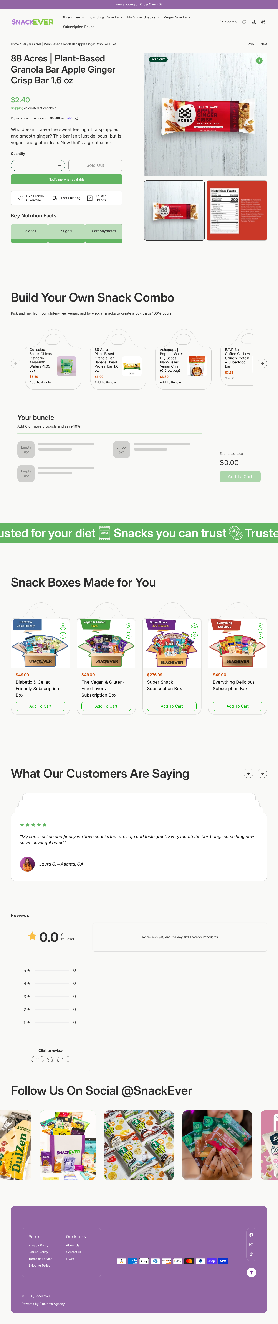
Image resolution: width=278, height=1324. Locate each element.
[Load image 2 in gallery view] (237, 210)
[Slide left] (15, 363)
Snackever (42, 1296)
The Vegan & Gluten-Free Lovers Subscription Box (102, 688)
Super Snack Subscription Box (164, 685)
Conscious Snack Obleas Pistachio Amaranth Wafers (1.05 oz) (41, 360)
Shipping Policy (39, 1265)
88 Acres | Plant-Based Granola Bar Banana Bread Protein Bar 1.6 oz (106, 360)
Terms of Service (40, 1259)
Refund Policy (38, 1252)
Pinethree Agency (52, 1304)
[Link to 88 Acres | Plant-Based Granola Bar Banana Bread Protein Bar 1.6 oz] (132, 366)
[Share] (63, 635)
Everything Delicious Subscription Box (234, 685)
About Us (72, 1245)
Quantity (18, 153)
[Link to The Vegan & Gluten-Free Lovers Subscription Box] (106, 643)
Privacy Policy (38, 1245)
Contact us (73, 1252)
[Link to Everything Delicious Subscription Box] (237, 643)
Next (264, 44)
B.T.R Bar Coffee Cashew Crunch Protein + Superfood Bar (237, 358)
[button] (73, 17)
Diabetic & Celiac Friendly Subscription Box (37, 688)
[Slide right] (262, 363)
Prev (251, 44)
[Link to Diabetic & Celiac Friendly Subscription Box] (40, 643)
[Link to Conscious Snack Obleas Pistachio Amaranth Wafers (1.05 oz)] (66, 366)
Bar (24, 44)
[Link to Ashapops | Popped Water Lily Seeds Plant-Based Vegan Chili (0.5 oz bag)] (197, 366)
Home (15, 44)
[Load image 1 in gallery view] (174, 210)
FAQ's (70, 1259)
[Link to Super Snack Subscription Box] (172, 643)
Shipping (17, 108)
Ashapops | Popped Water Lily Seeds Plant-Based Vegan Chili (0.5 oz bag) (171, 360)
